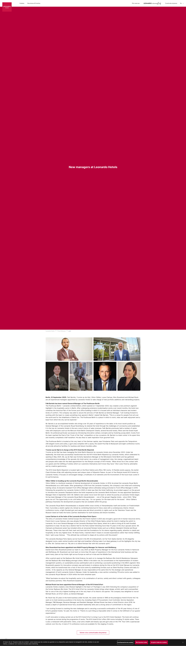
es (181, 3)
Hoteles (21, 3)
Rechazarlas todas (141, 642)
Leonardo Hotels (50, 331)
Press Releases (61, 331)
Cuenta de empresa (171, 3)
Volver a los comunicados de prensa (93, 633)
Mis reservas (136, 3)
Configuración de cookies (125, 642)
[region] (93, 642)
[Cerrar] (183, 642)
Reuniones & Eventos (33, 3)
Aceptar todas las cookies (159, 642)
